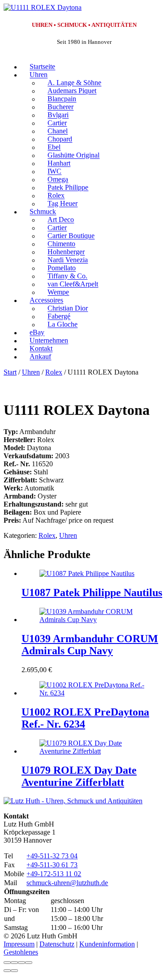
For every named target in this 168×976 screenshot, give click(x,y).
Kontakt (41, 349)
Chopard (59, 139)
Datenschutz (56, 944)
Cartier (57, 123)
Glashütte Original (73, 155)
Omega (57, 179)
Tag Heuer (62, 204)
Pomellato (61, 268)
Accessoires (46, 300)
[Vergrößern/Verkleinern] (7, 962)
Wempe (58, 292)
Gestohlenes (21, 952)
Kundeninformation (107, 944)
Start (10, 372)
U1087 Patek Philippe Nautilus (92, 592)
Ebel (53, 147)
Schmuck (43, 212)
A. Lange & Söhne (74, 83)
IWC (54, 171)
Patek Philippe (67, 188)
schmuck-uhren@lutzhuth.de (67, 882)
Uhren (38, 75)
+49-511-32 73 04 (52, 856)
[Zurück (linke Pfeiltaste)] (7, 970)
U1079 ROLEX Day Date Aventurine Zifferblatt (79, 776)
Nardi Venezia (67, 260)
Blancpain (61, 99)
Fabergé (58, 316)
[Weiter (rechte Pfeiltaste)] (14, 970)
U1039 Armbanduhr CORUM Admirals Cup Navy (90, 644)
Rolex (56, 196)
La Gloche (62, 324)
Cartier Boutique (71, 236)
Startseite (42, 67)
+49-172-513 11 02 (53, 874)
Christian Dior (67, 308)
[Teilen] (21, 962)
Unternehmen (49, 341)
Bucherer (60, 107)
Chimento (61, 244)
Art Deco (60, 220)
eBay (37, 333)
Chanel (57, 131)
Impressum (19, 944)
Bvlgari (58, 115)
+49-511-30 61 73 (52, 865)
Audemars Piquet (71, 91)
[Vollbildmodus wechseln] (14, 962)
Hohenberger (66, 252)
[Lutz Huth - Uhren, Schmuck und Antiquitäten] (73, 801)
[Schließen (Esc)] (28, 962)
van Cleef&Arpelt (72, 284)
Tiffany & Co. (67, 276)
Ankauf (40, 357)
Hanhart (58, 163)
